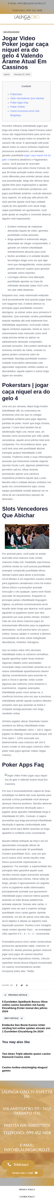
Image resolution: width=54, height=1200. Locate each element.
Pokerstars (16, 94)
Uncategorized (11, 32)
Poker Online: (17, 106)
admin (6, 74)
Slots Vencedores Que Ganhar (27, 98)
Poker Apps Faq (19, 102)
